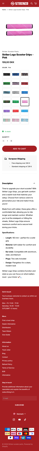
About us (5, 346)
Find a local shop (8, 320)
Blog (3, 353)
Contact (5, 357)
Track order (6, 350)
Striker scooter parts (15, 444)
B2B (3, 371)
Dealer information (8, 324)
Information (6, 375)
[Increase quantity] (11, 141)
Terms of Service (8, 368)
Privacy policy (7, 361)
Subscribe (19, 405)
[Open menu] (3, 3)
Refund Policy (7, 364)
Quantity (5, 137)
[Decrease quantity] (3, 141)
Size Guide (6, 335)
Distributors (6, 327)
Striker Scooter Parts (10, 51)
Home (4, 9)
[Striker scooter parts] (19, 3)
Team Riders (6, 331)
